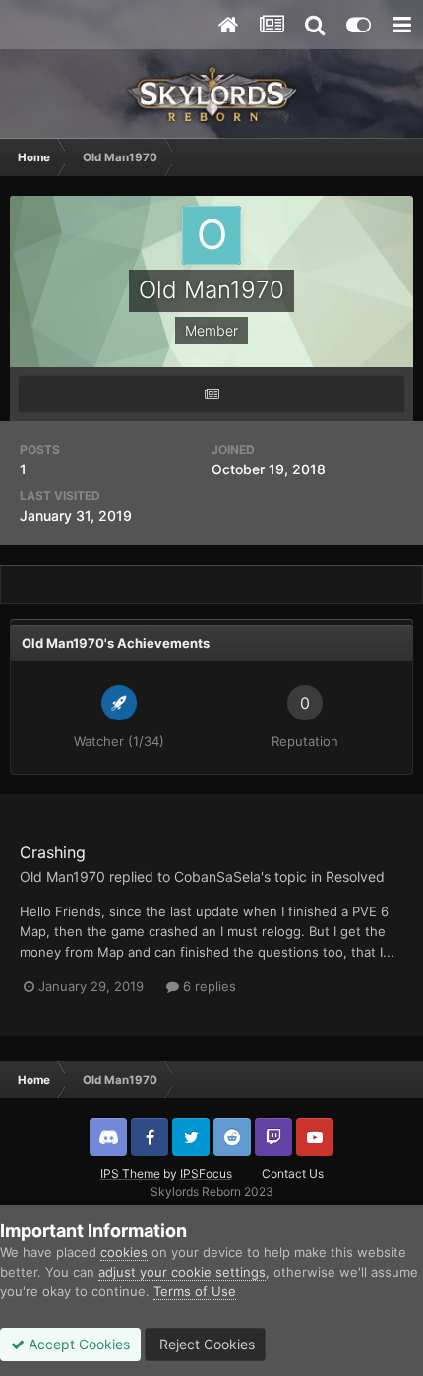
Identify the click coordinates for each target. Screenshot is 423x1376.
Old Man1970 (62, 876)
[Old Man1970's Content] (211, 394)
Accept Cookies (77, 1344)
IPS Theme (130, 1173)
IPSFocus (206, 1173)
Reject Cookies (205, 1344)
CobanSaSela (217, 876)
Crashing (53, 852)
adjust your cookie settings (182, 1272)
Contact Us (293, 1173)
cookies (124, 1252)
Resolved (355, 876)
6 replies (207, 986)
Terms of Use (194, 1291)
